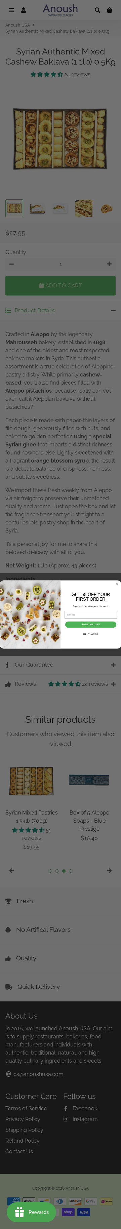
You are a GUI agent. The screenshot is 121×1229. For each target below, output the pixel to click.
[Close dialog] (117, 584)
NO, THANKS (90, 634)
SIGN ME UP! (90, 624)
